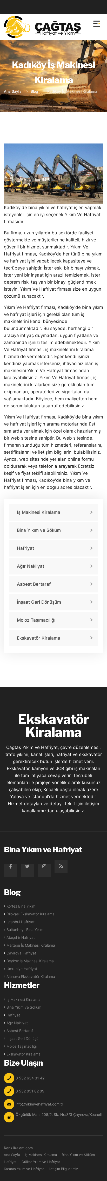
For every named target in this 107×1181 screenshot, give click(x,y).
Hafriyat (25, 548)
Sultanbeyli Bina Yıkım (24, 929)
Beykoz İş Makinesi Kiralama (30, 961)
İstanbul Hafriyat (20, 922)
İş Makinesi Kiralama (38, 512)
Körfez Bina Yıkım (20, 906)
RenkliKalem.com (18, 1148)
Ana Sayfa (13, 91)
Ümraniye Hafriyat (21, 968)
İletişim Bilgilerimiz (63, 1169)
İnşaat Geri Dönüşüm (39, 602)
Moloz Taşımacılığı (36, 620)
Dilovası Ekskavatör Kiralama (30, 914)
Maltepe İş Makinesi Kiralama (30, 945)
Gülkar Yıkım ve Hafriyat (41, 1162)
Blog (34, 91)
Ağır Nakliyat (30, 566)
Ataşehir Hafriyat (20, 937)
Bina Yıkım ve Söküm (39, 530)
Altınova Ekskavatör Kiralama (30, 976)
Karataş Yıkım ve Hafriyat (24, 1169)
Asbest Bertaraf (34, 584)
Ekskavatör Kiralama (38, 638)
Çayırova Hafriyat (21, 953)
